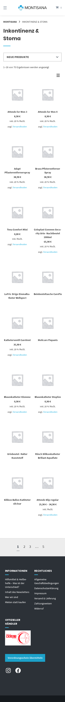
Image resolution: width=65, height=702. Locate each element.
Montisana (10, 21)
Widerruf (39, 608)
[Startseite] (32, 7)
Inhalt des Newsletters (17, 592)
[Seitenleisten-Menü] (59, 76)
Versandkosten (20, 126)
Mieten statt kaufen (15, 602)
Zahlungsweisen (43, 603)
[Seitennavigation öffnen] (9, 7)
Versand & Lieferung (45, 598)
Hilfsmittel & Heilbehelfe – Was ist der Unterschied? (16, 583)
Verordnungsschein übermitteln (25, 657)
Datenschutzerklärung (46, 588)
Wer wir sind (11, 597)
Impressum (40, 593)
